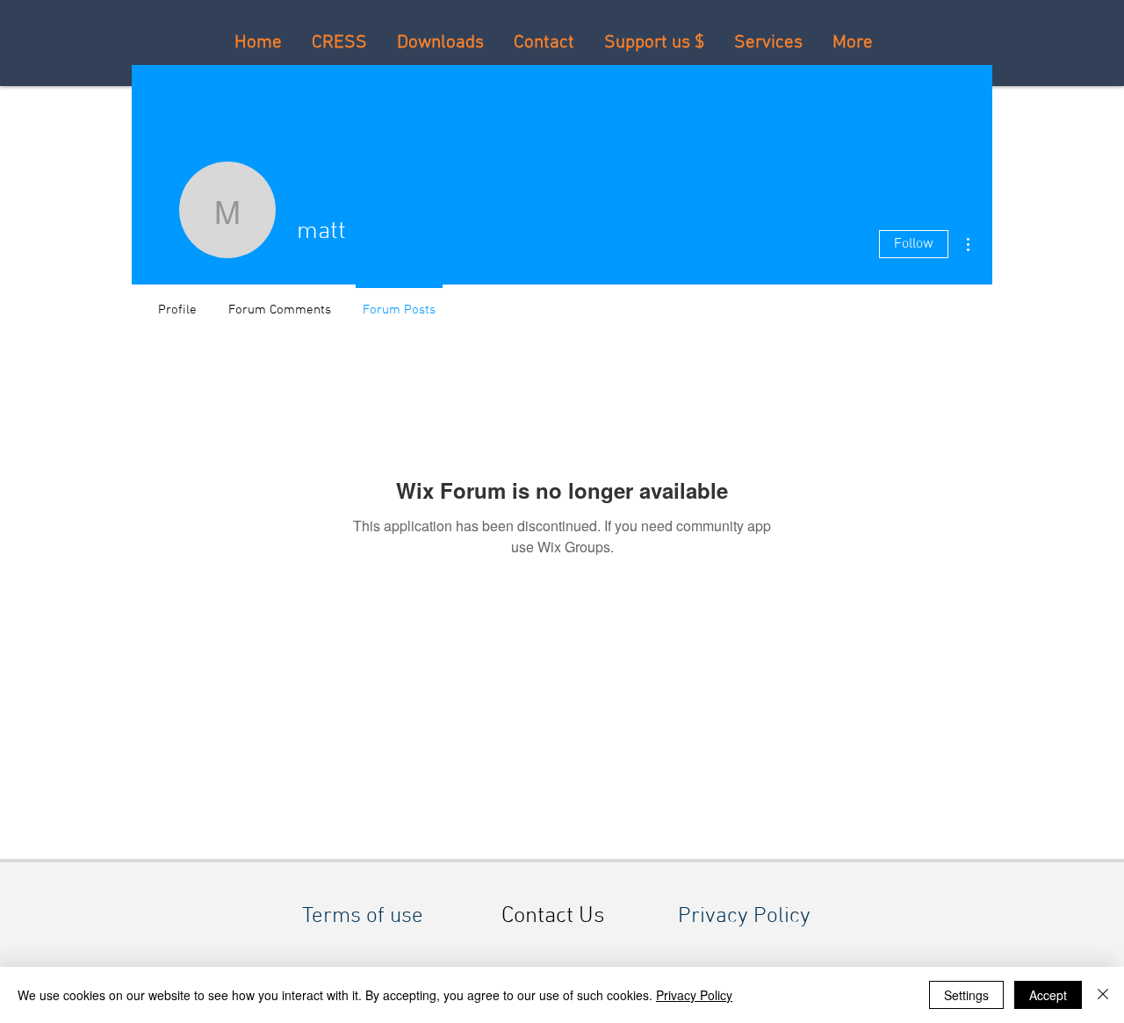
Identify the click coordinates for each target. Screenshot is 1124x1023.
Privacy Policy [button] (744, 917)
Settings (966, 995)
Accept (1048, 995)
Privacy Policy (694, 995)
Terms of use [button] (362, 917)
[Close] (1102, 995)
